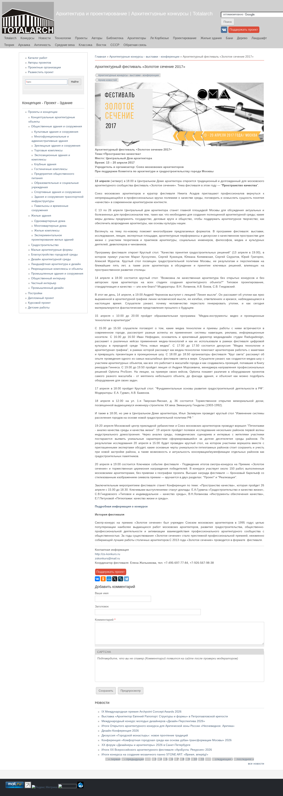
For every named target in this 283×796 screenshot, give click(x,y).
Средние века (65, 45)
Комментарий (105, 619)
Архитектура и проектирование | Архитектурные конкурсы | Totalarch (134, 13)
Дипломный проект (41, 298)
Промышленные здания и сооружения (57, 273)
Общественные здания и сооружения (56, 126)
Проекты (81, 38)
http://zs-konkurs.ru (107, 554)
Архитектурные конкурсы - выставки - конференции (144, 56)
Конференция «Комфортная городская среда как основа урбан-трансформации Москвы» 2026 (167, 740)
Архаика (24, 45)
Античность (42, 45)
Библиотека (114, 38)
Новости (45, 38)
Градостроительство (45, 245)
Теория (9, 45)
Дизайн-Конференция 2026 (120, 730)
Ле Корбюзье (159, 38)
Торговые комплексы (48, 150)
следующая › (224, 759)
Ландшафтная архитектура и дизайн (56, 264)
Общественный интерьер (48, 278)
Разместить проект (40, 72)
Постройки (35, 293)
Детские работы (39, 307)
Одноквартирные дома (49, 221)
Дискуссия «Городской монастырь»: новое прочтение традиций (145, 735)
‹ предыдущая (134, 759)
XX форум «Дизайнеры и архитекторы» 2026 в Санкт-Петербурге (146, 745)
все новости (256, 763)
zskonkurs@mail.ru (107, 558)
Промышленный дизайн (47, 287)
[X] (114, 578)
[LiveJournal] (120, 578)
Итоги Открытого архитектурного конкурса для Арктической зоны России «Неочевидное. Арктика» (168, 725)
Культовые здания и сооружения (56, 131)
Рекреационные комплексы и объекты (57, 268)
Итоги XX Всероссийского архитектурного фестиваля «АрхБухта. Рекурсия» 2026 (157, 749)
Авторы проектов (39, 62)
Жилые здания (211, 38)
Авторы (97, 38)
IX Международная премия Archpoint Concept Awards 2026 (141, 711)
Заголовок (102, 606)
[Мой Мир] (108, 578)
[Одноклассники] (103, 578)
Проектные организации (44, 67)
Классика (85, 45)
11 (202, 759)
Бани (229, 38)
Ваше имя (102, 593)
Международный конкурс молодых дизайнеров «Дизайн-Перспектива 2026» (153, 721)
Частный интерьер (43, 283)
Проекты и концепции (42, 111)
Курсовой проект (39, 302)
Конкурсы (27, 38)
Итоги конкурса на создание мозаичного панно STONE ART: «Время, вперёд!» (155, 754)
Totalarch (10, 38)
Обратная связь (134, 45)
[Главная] (28, 18)
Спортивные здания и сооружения (57, 192)
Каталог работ (37, 57)
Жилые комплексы (46, 230)
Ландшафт (259, 38)
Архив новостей (107, 80)
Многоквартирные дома (50, 225)
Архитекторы (136, 38)
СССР (114, 45)
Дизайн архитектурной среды (51, 259)
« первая (114, 759)
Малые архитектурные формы (52, 249)
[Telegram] (126, 578)
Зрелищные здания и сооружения (57, 145)
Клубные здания (45, 164)
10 (195, 759)
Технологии (63, 38)
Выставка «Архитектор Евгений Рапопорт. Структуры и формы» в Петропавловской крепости (165, 716)
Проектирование (184, 38)
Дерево (242, 38)
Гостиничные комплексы (50, 169)
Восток (101, 45)
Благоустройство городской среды (54, 254)
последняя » (245, 759)
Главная (100, 56)
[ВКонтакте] (97, 578)
